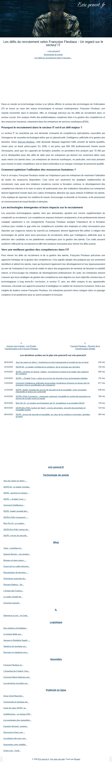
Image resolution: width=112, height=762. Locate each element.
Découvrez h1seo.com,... (14, 732)
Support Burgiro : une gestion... (16, 554)
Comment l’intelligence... (14, 505)
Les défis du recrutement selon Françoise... (53, 58)
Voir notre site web (57, 759)
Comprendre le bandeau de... (16, 702)
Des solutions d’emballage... (15, 628)
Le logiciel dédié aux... (13, 634)
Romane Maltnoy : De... (13, 584)
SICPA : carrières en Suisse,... (16, 493)
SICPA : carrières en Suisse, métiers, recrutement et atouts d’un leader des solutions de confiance (52, 373)
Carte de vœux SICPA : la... (15, 708)
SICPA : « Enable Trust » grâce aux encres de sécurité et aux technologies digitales (52, 378)
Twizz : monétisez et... (13, 548)
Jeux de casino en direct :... (15, 481)
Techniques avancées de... (14, 578)
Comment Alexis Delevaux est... (17, 677)
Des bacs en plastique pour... (16, 652)
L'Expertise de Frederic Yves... (16, 671)
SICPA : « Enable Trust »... (14, 499)
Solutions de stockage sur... (15, 646)
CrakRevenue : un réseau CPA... (17, 714)
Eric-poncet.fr (43, 759)
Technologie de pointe (53, 54)
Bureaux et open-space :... (14, 560)
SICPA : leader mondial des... (16, 511)
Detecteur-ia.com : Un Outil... (16, 615)
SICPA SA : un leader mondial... (16, 487)
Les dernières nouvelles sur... (16, 683)
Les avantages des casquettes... (17, 720)
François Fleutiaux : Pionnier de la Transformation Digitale (85, 347)
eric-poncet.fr (54, 51)
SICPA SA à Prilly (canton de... (16, 529)
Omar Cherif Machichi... (13, 696)
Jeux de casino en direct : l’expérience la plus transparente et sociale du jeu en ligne (52, 362)
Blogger (77, 759)
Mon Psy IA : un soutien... (14, 523)
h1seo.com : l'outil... (12, 750)
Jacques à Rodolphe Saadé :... (16, 640)
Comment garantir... (12, 603)
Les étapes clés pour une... (15, 738)
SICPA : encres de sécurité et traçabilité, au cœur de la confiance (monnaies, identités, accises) (53, 415)
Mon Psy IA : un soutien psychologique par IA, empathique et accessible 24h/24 (50, 403)
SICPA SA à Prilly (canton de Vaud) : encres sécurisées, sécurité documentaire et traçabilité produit (51, 409)
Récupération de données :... (16, 572)
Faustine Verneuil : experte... (15, 726)
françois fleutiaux (26, 142)
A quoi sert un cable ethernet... (16, 566)
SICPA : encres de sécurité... (15, 535)
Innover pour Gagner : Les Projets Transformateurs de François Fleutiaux (21, 347)
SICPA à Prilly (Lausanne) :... (15, 517)
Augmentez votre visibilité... (15, 744)
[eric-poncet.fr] (56, 18)
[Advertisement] (53, 80)
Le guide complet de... (13, 597)
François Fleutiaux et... (13, 665)
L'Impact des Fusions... (13, 591)
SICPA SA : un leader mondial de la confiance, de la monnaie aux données (48, 367)
